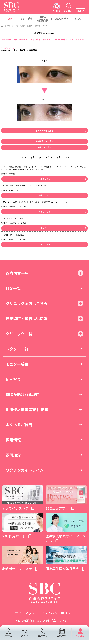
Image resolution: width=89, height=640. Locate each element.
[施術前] (44, 74)
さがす (25, 635)
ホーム (8, 635)
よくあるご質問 (19, 424)
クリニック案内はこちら (26, 303)
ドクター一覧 (17, 349)
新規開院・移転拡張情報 (26, 318)
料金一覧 (13, 288)
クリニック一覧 (19, 333)
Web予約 (62, 635)
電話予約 (43, 635)
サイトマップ (25, 612)
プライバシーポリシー (57, 612)
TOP (9, 19)
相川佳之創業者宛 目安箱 (27, 409)
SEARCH (68, 10)
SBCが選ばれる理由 (23, 394)
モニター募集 (17, 364)
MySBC (80, 635)
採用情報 (13, 439)
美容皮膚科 (27, 19)
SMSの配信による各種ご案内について (44, 620)
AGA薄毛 (60, 19)
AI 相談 (57, 10)
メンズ (78, 19)
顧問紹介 (13, 455)
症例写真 (29, 26)
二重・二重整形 (20, 26)
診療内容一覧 (9, 26)
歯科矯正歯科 (43, 19)
